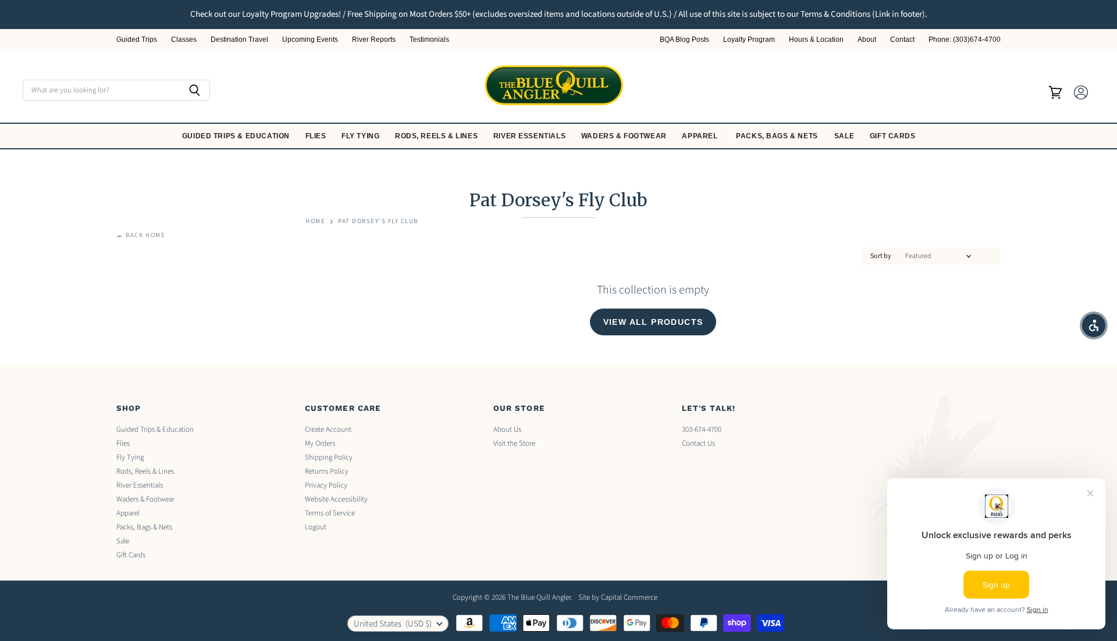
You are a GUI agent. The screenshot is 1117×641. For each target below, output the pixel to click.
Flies (317, 136)
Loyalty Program (749, 40)
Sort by (880, 256)
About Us (507, 429)
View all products (653, 322)
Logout (315, 527)
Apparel (701, 136)
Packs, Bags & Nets (777, 136)
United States (393, 624)
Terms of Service (330, 513)
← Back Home (141, 235)
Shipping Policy (329, 457)
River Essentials (530, 136)
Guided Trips (136, 40)
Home (315, 221)
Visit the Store (514, 443)
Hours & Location (816, 40)
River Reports (374, 40)
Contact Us (698, 443)
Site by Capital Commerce (617, 597)
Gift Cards (894, 136)
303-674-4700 (701, 429)
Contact (902, 40)
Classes (184, 40)
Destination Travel (239, 40)
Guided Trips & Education (237, 136)
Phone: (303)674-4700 (965, 40)
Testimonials (429, 40)
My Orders (320, 443)
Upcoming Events (310, 40)
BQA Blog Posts (684, 40)
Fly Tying (361, 136)
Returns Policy (326, 471)
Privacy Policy (326, 485)
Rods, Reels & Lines (437, 136)
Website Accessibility (336, 499)
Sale (845, 136)
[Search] (194, 90)
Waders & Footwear (625, 136)
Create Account (328, 429)
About (867, 40)
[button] (1094, 325)
